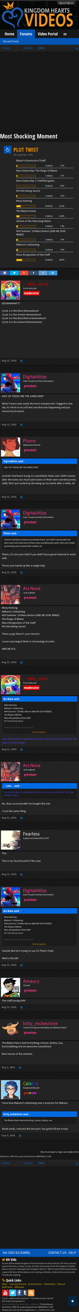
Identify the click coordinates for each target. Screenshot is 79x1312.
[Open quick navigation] (77, 48)
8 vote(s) (49, 259)
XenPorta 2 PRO (7, 1156)
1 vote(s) (49, 165)
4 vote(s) (49, 216)
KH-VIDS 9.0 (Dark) (16, 1253)
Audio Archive (35, 1284)
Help (72, 1253)
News (4, 1284)
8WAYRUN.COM (43, 1156)
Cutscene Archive (17, 1284)
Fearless (31, 834)
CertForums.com (46, 1309)
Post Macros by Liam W (42, 1298)
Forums (26, 34)
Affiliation (19, 1287)
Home (9, 34)
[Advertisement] (39, 93)
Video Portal (48, 34)
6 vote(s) (49, 206)
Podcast (61, 1284)
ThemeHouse (46, 1304)
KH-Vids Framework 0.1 (13, 1301)
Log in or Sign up (66, 3)
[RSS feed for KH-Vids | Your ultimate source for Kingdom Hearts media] (31, 1293)
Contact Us (57, 1253)
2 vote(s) (49, 226)
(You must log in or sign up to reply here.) (59, 1151)
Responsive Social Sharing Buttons (18, 1309)
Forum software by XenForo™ (16, 1298)
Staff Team (7, 1287)
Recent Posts (11, 41)
